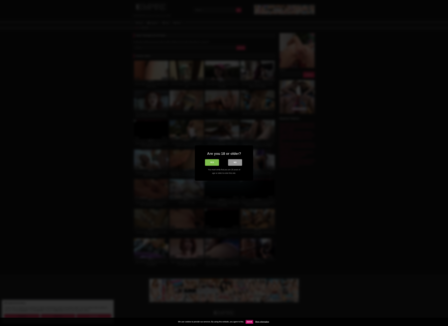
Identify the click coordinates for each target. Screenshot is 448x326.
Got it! (249, 322)
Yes (212, 162)
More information (262, 322)
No (235, 162)
